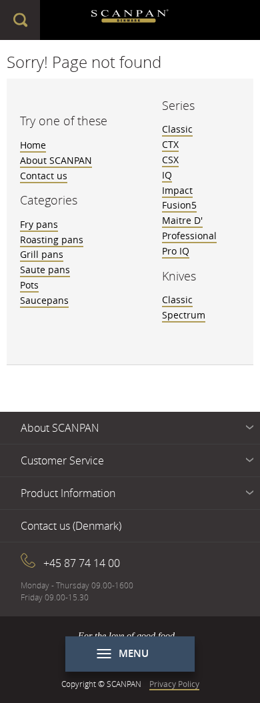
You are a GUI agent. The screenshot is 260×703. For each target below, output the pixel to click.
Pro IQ (175, 251)
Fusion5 (179, 205)
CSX (170, 159)
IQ (167, 175)
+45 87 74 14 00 (81, 563)
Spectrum (183, 315)
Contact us (43, 175)
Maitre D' (182, 220)
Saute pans (45, 269)
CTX (170, 144)
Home (33, 145)
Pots (29, 285)
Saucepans (44, 300)
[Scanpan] (130, 20)
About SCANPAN (56, 160)
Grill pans (41, 254)
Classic (177, 129)
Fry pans (39, 224)
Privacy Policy (174, 683)
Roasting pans (51, 239)
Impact (177, 190)
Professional (189, 235)
